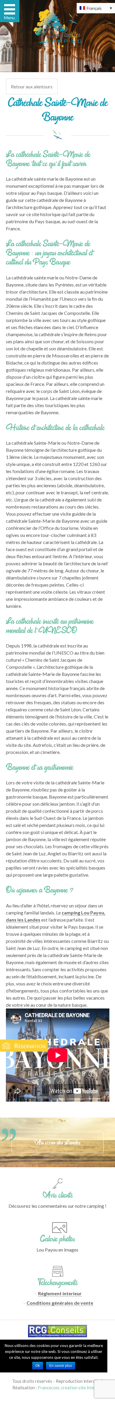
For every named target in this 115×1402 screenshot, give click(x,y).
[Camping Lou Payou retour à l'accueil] (57, 28)
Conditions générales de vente (60, 1303)
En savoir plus (60, 1366)
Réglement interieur (60, 1293)
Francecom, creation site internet (70, 1387)
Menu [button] (9, 17)
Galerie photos (57, 1238)
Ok (37, 1366)
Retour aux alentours (31, 86)
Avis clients (58, 1195)
